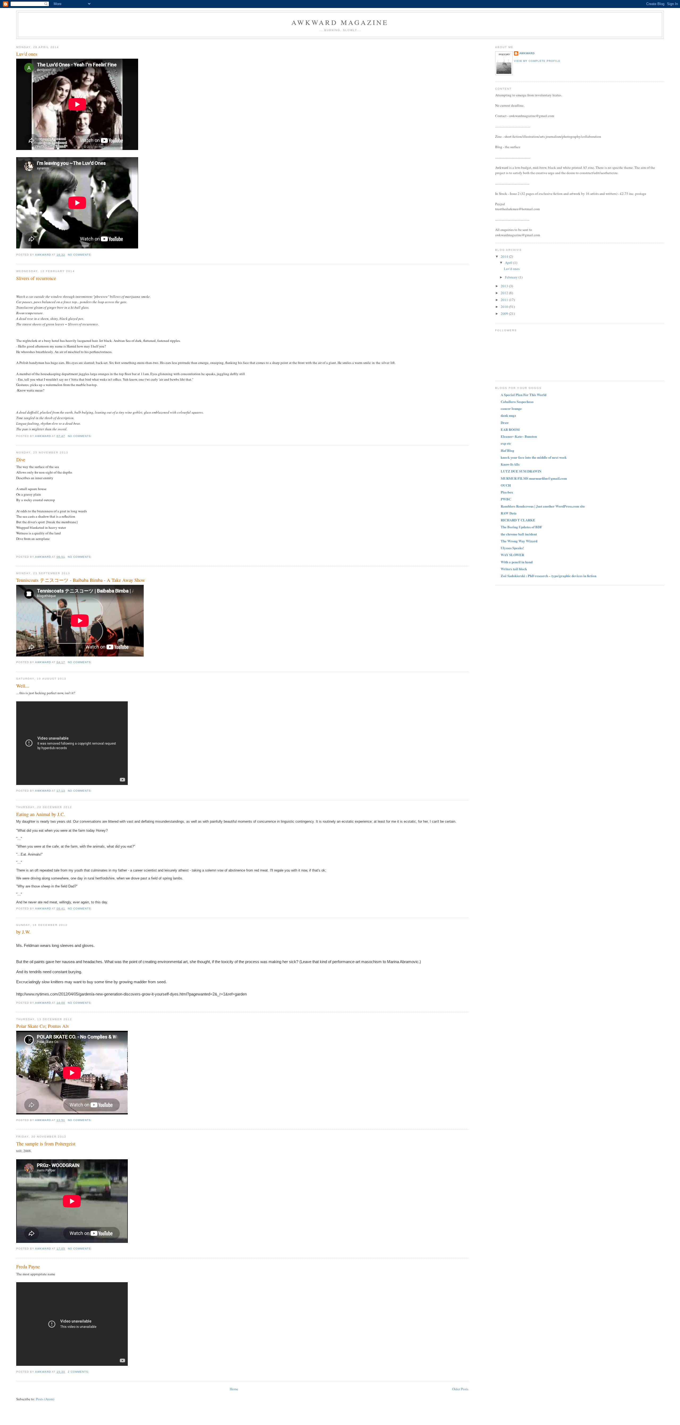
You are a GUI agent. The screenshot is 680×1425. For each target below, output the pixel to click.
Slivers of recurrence (36, 278)
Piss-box (507, 492)
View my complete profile (537, 60)
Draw (505, 422)
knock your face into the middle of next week (534, 457)
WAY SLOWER (512, 554)
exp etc (506, 443)
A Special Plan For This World (523, 394)
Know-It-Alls (510, 464)
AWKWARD (527, 53)
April (509, 262)
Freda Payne (28, 1266)
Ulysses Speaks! (512, 547)
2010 (505, 306)
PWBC (506, 498)
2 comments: (79, 1371)
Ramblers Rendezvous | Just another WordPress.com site (543, 506)
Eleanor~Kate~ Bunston (519, 436)
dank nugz (508, 415)
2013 (505, 286)
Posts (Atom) (45, 1399)
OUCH (506, 485)
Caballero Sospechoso (517, 401)
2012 (505, 292)
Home (234, 1389)
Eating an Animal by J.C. (40, 814)
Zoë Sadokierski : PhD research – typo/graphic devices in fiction (548, 575)
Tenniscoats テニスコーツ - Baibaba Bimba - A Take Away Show (80, 580)
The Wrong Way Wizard (519, 540)
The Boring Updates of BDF (521, 526)
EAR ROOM (510, 429)
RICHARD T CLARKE (518, 519)
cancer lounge (511, 408)
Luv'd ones (26, 54)
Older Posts (460, 1389)
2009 (505, 313)
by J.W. (23, 932)
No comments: (80, 254)
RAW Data (509, 513)
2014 (505, 256)
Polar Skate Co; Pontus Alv (42, 1026)
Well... (22, 686)
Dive (20, 459)
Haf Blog (507, 450)
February (511, 277)
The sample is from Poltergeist (45, 1143)
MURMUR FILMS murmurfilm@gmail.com (534, 478)
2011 (505, 299)
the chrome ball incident (519, 533)
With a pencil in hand (517, 561)
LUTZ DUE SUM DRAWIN (521, 471)
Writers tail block (514, 568)
